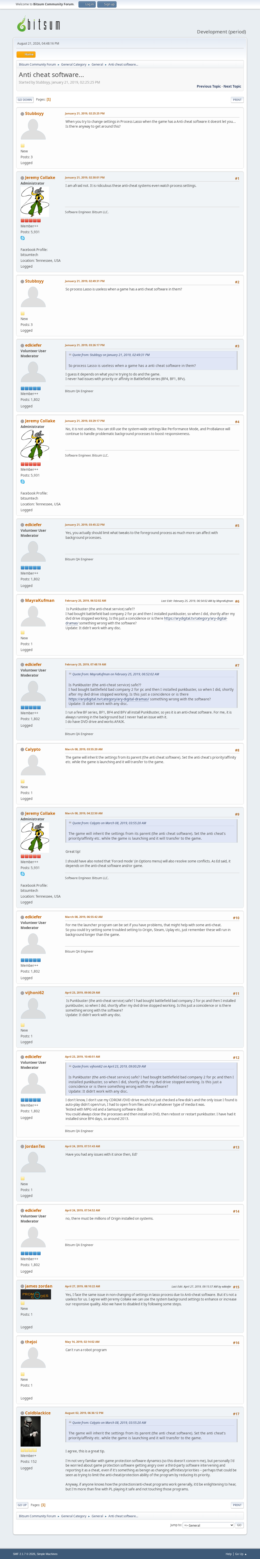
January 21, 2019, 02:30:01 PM (85, 177)
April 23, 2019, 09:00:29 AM (82, 992)
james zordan (39, 1286)
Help (229, 1554)
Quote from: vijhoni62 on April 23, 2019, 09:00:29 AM (109, 1066)
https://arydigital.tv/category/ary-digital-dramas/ (109, 699)
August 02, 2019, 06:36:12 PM (84, 1413)
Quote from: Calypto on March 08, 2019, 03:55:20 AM (109, 823)
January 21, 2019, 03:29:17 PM (85, 421)
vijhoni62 (34, 992)
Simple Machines (47, 1553)
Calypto (33, 749)
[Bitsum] (23, 243)
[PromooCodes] (23, 1321)
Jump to (175, 1525)
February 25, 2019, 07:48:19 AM (85, 664)
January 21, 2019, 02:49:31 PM (85, 281)
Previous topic (209, 86)
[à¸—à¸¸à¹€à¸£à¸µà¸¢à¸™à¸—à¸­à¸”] (23, 1392)
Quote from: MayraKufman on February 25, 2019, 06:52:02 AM (115, 674)
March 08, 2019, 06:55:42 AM (84, 917)
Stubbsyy (34, 113)
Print (237, 100)
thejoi (31, 1342)
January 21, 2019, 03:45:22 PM (85, 524)
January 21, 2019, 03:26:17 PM (85, 345)
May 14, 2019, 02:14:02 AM (82, 1342)
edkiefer (33, 345)
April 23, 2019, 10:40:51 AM (82, 1056)
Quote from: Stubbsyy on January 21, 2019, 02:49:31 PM (111, 355)
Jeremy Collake (40, 177)
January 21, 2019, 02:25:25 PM (85, 113)
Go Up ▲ (241, 1554)
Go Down (25, 100)
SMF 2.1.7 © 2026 (24, 1553)
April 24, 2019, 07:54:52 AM (82, 1210)
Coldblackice (38, 1413)
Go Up (22, 1505)
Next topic (232, 86)
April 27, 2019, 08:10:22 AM (82, 1286)
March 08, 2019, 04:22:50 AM (84, 813)
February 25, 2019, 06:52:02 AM (85, 600)
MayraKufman (40, 600)
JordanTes (35, 1146)
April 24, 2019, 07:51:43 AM (82, 1146)
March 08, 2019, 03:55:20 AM (84, 749)
